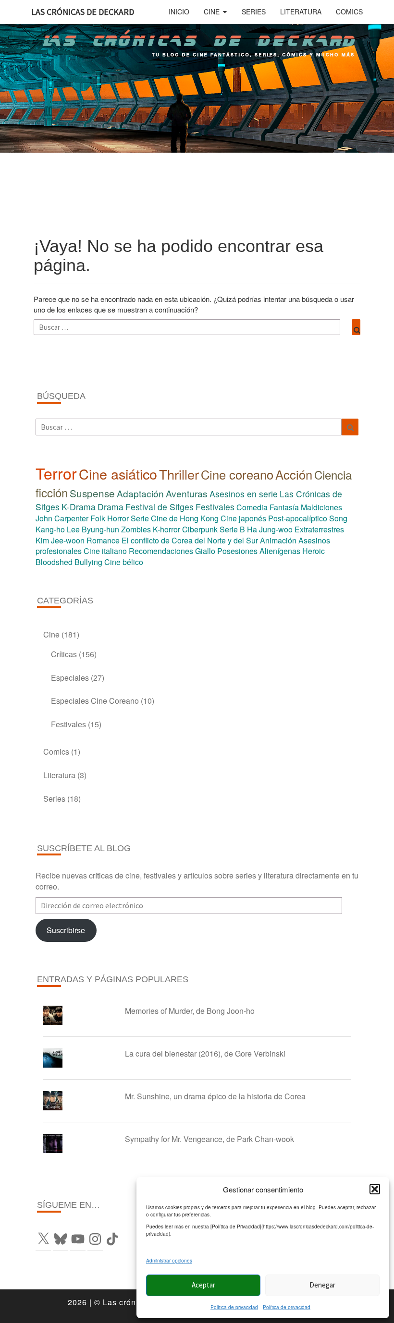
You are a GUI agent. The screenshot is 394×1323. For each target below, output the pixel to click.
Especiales (70, 677)
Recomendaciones (161, 550)
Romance (103, 540)
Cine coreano (237, 474)
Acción (293, 474)
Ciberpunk (200, 529)
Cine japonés (243, 518)
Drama (110, 507)
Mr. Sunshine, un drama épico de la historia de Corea (215, 1096)
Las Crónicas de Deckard (82, 11)
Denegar (322, 1284)
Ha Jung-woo (270, 529)
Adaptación (140, 493)
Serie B (232, 529)
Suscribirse (66, 930)
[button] (375, 1189)
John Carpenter (62, 518)
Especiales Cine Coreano (95, 700)
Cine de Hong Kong (185, 518)
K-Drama (79, 507)
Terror (56, 473)
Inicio (179, 11)
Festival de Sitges (159, 507)
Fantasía (284, 507)
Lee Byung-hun (93, 529)
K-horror (166, 529)
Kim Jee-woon (60, 540)
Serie (140, 518)
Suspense (92, 493)
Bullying (88, 561)
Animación (278, 540)
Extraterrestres (319, 529)
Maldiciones (321, 507)
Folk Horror (109, 518)
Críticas (64, 654)
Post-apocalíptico (297, 518)
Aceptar (203, 1284)
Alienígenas (279, 550)
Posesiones (237, 550)
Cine (212, 11)
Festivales (215, 507)
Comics (349, 11)
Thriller (179, 474)
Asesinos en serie (243, 494)
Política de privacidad (234, 1307)
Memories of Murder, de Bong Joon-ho (190, 1010)
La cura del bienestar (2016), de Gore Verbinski (205, 1053)
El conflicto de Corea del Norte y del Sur (190, 540)
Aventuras (187, 493)
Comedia (252, 507)
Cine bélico (123, 561)
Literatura (300, 11)
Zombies (136, 529)
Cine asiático (118, 473)
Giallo (205, 550)
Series (254, 11)
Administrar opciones (169, 1260)
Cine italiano (105, 550)
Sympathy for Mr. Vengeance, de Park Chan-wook (209, 1138)
